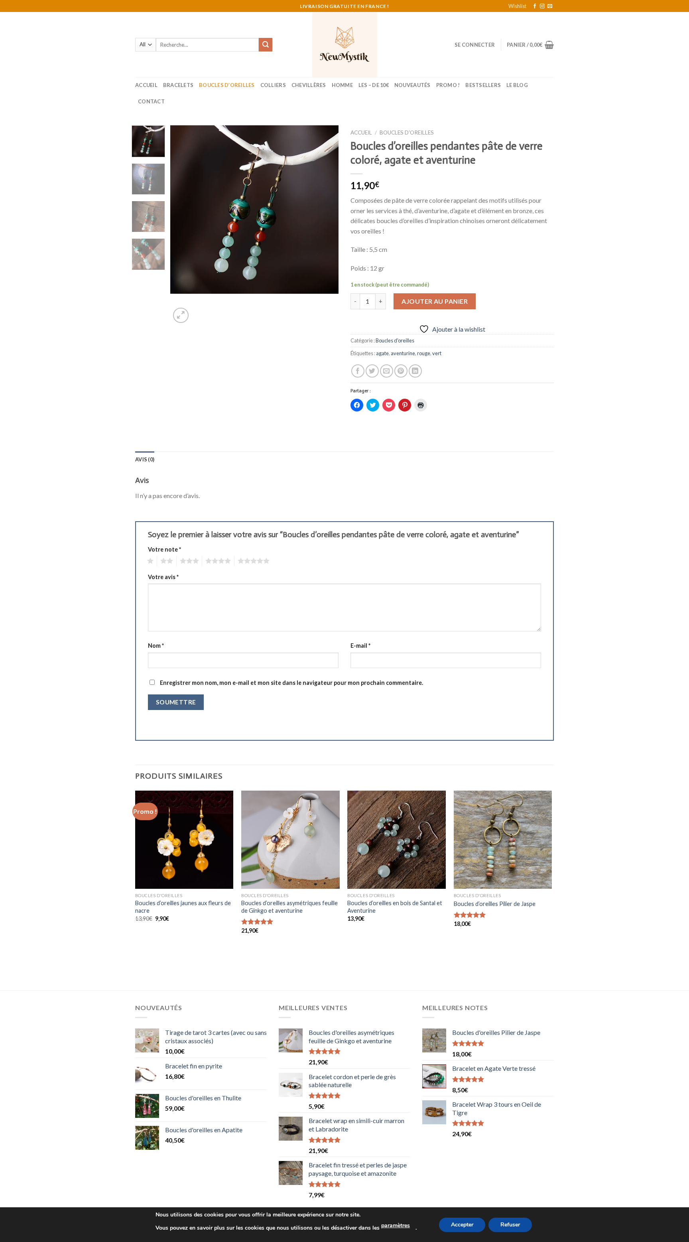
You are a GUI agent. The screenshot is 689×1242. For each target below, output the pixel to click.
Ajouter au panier (435, 301)
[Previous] (184, 225)
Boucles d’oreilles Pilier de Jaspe (494, 903)
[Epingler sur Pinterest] (400, 371)
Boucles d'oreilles (407, 132)
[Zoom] (181, 315)
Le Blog (517, 85)
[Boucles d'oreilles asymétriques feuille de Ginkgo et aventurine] (290, 840)
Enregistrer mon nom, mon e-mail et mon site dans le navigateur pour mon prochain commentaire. (291, 682)
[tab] (144, 459)
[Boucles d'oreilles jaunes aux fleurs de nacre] (184, 840)
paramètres (395, 1225)
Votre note (164, 549)
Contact (151, 101)
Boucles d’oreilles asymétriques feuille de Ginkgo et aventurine (289, 907)
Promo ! (448, 85)
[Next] (325, 225)
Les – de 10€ (373, 85)
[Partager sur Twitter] (372, 371)
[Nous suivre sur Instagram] (542, 6)
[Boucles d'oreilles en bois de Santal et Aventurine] (396, 840)
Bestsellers (483, 85)
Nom (156, 645)
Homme (342, 85)
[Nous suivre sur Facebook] (534, 6)
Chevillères (308, 85)
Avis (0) (144, 459)
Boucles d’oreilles (227, 85)
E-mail (360, 645)
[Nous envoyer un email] (549, 6)
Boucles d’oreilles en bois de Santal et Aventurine (394, 907)
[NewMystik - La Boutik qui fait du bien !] (344, 44)
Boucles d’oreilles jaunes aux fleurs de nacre (183, 907)
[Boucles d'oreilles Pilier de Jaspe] (503, 840)
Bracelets (178, 85)
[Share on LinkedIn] (415, 371)
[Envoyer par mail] (386, 371)
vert (436, 353)
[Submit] (265, 44)
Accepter (462, 1224)
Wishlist (517, 6)
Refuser (510, 1224)
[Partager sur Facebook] (357, 371)
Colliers (273, 85)
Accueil (146, 85)
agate (382, 353)
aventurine (403, 353)
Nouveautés (412, 85)
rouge (423, 353)
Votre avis (163, 577)
